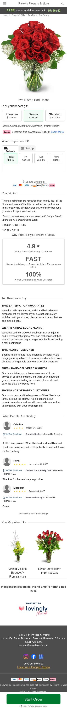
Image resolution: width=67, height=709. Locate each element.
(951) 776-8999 (33, 641)
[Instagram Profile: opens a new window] (26, 656)
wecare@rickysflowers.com (33, 645)
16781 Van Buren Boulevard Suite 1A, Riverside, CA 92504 (34, 638)
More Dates (56, 158)
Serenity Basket (33, 434)
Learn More (57, 132)
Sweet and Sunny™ (35, 497)
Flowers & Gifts (18, 14)
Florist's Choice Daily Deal (38, 470)
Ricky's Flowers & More (33, 3)
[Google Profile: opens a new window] (41, 656)
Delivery (10, 150)
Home (5, 14)
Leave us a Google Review (33, 667)
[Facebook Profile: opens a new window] (33, 656)
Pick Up (29, 148)
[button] (60, 701)
